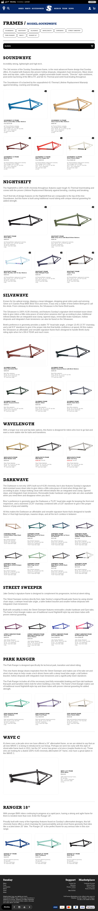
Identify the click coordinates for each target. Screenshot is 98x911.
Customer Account (89, 883)
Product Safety (71, 887)
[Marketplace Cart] (94, 8)
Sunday (8, 879)
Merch (57, 8)
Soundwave (9, 30)
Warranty (73, 885)
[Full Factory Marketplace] (2, 1)
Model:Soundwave (42, 23)
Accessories (38, 8)
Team (64, 8)
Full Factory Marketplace (71, 896)
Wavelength (47, 30)
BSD (93, 899)
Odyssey (73, 898)
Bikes (21, 8)
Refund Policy (91, 885)
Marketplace (87, 879)
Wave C (21, 35)
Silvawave (34, 30)
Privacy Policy (91, 887)
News (71, 8)
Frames (13, 23)
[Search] (8, 8)
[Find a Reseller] (3, 8)
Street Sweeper (74, 30)
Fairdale (84, 898)
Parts (27, 8)
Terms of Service (90, 888)
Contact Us (72, 883)
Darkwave (60, 30)
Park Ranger (10, 35)
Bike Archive (72, 890)
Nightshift (22, 30)
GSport (92, 898)
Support (92, 1)
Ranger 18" (33, 35)
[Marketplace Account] (89, 8)
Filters (8, 46)
